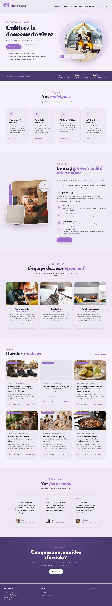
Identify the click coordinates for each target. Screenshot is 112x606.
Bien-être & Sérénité (61, 6)
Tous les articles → (100, 354)
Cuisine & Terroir (101, 6)
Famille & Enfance (76, 6)
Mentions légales (46, 595)
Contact (43, 592)
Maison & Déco (89, 6)
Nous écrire (12, 47)
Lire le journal (29, 47)
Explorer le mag (64, 240)
